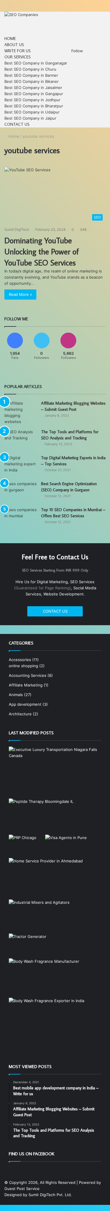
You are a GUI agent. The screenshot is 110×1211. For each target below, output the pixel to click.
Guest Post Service (22, 1188)
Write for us (17, 50)
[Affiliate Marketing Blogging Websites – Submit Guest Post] (20, 412)
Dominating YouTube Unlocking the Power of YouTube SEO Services (41, 251)
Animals (16, 694)
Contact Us (17, 124)
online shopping (23, 665)
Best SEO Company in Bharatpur (33, 106)
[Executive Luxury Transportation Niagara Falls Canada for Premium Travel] (55, 772)
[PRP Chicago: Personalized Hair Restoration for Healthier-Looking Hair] (22, 842)
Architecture (20, 714)
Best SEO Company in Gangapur (33, 93)
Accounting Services (27, 675)
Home (10, 38)
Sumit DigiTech (16, 229)
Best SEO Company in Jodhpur (32, 99)
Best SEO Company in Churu (30, 69)
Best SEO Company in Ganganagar (35, 63)
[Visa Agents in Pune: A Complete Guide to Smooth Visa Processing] (66, 846)
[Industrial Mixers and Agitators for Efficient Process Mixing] (39, 916)
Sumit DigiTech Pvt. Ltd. (50, 1194)
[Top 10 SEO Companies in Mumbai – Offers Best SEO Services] (20, 518)
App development (25, 704)
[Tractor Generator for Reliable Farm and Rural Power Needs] (27, 946)
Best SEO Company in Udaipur (32, 112)
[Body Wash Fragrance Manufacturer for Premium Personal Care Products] (44, 978)
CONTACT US (55, 611)
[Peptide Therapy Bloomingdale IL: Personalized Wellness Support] (41, 816)
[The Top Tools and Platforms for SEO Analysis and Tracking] (20, 440)
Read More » (20, 294)
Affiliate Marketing (26, 685)
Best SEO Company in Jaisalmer (33, 87)
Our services (17, 57)
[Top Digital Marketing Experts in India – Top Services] (20, 466)
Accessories (20, 659)
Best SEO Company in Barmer (31, 75)
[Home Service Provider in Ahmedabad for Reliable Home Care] (46, 878)
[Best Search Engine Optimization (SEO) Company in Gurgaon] (20, 492)
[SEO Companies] (21, 14)
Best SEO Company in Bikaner (31, 81)
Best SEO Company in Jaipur (30, 118)
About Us (14, 44)
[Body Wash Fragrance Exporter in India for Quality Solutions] (46, 1019)
